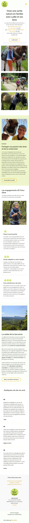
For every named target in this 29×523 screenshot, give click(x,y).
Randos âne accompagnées (14, 481)
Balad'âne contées (14, 482)
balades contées (11, 29)
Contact (14, 505)
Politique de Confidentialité (14, 514)
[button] (14, 40)
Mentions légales (14, 513)
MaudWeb (14, 520)
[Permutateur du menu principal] (26, 4)
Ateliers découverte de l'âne (14, 484)
